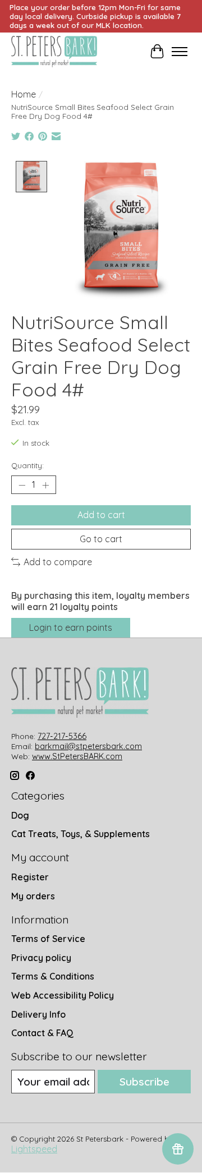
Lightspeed (34, 1148)
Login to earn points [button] (70, 627)
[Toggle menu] (179, 51)
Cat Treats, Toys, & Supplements (80, 833)
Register (30, 877)
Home (23, 94)
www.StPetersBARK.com (77, 756)
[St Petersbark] (54, 51)
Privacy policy (41, 957)
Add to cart (101, 514)
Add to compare (58, 561)
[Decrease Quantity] (22, 485)
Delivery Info (38, 1014)
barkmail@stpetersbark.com (88, 746)
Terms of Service (48, 938)
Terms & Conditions (52, 976)
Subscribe (144, 1081)
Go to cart (101, 538)
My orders (33, 896)
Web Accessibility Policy (62, 995)
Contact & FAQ (42, 1032)
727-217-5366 (62, 736)
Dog (20, 815)
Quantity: (27, 465)
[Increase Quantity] (45, 485)
